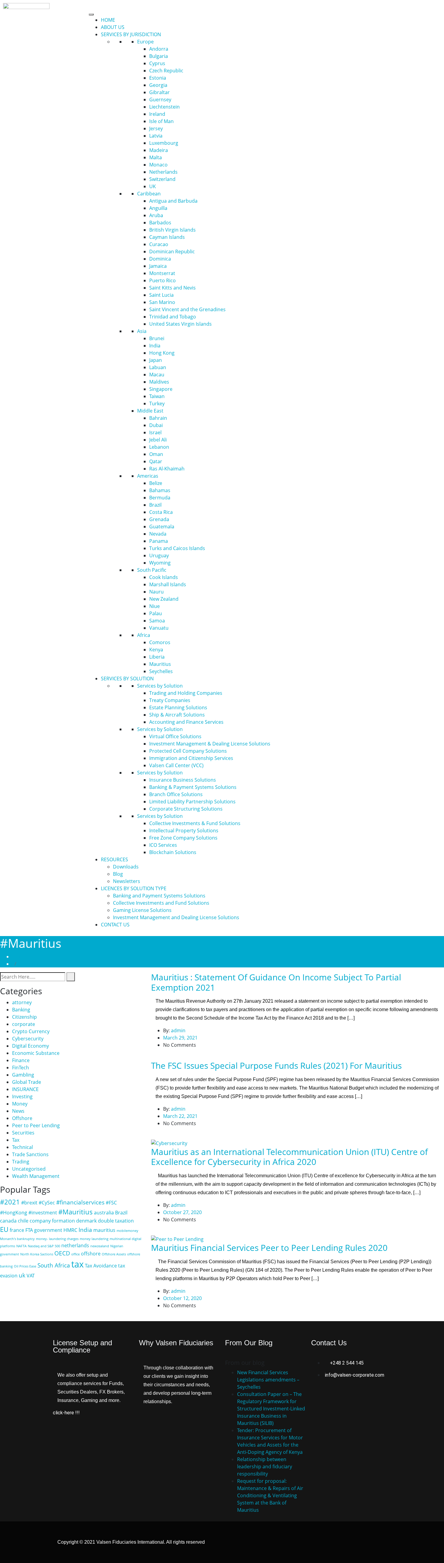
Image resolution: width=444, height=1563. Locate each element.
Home (20, 956)
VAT (31, 1275)
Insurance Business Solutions (182, 780)
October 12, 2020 (182, 1298)
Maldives (159, 381)
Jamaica (158, 266)
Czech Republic (166, 70)
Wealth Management (36, 1176)
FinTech (20, 1067)
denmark (86, 1220)
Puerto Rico (162, 280)
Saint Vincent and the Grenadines (187, 309)
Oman (156, 454)
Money (19, 1103)
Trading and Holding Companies (185, 693)
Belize (155, 483)
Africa (143, 635)
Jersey (156, 128)
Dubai (156, 425)
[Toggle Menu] (91, 14)
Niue (154, 606)
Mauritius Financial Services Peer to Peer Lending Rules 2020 (269, 1247)
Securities (23, 1132)
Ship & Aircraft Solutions (177, 714)
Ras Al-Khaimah (167, 468)
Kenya (156, 649)
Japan (155, 360)
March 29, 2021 (180, 1037)
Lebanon (159, 447)
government (48, 1230)
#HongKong (13, 1212)
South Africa (53, 1265)
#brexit (29, 1202)
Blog (118, 874)
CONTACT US (115, 924)
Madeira (158, 150)
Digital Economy (30, 1046)
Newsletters (126, 881)
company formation (52, 1220)
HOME (108, 20)
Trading (20, 1161)
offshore (91, 1253)
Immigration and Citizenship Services (191, 758)
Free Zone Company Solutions (183, 837)
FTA (29, 1230)
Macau (156, 374)
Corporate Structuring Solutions (186, 808)
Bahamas (159, 490)
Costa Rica (161, 512)
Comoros (159, 642)
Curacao (158, 244)
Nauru (156, 591)
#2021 (10, 1201)
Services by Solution (160, 685)
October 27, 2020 (182, 1212)
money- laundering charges (57, 1239)
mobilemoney (127, 1231)
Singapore (160, 389)
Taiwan (157, 396)
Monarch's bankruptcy (17, 1239)
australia (104, 1212)
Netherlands (163, 172)
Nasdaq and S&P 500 (44, 1246)
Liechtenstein (164, 106)
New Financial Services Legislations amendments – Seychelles (268, 1379)
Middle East (150, 410)
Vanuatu (159, 628)
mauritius (104, 1230)
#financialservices (80, 1202)
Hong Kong (162, 353)
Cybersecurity (27, 1038)
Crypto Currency (31, 1031)
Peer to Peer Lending (36, 1125)
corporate (23, 1024)
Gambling (23, 1074)
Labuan (157, 367)
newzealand (99, 1246)
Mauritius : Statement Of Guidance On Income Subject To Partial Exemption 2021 (276, 982)
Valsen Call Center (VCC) (176, 765)
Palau (155, 613)
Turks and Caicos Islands (177, 548)
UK (152, 186)
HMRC (70, 1230)
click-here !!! (66, 1413)
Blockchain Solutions (172, 852)
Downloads (126, 866)
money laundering (94, 1239)
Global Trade (26, 1082)
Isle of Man (161, 121)
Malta (155, 157)
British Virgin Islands (172, 229)
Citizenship (24, 1017)
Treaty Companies (169, 700)
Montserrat (162, 273)
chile (23, 1220)
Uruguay (159, 555)
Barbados (160, 222)
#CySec (47, 1202)
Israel (155, 432)
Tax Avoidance (101, 1265)
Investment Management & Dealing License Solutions (209, 743)
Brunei (156, 338)
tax (77, 1264)
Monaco (158, 164)
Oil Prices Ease (25, 1266)
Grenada (159, 519)
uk (22, 1275)
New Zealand (164, 599)
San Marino (162, 302)
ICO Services (163, 845)
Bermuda (159, 497)
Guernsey (160, 99)
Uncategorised (29, 1169)
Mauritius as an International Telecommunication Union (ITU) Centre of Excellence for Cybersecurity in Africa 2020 (289, 1157)
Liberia (157, 656)
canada (8, 1220)
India (154, 345)
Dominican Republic (172, 251)
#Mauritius (31, 963)
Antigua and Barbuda (173, 201)
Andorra (158, 49)
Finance (21, 1060)
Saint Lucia (161, 295)
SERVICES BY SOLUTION (127, 678)
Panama (158, 541)
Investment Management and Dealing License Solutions (176, 917)
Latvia (155, 135)
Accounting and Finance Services (186, 722)
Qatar (155, 461)
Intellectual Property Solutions (183, 830)
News (18, 1111)
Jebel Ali (158, 439)
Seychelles (161, 671)
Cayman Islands (167, 237)
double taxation (116, 1220)
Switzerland (162, 179)
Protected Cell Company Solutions (188, 751)
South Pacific (151, 570)
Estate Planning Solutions (178, 707)
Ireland (157, 114)
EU (4, 1229)
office (75, 1254)
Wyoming (160, 562)
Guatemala (161, 526)
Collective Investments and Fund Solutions (161, 903)
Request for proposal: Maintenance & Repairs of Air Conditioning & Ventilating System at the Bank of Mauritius (270, 1495)
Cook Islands (163, 577)
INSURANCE (25, 1089)
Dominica (160, 258)
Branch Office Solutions (176, 794)
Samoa (157, 620)
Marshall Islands (167, 584)
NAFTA (21, 1246)
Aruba (156, 215)
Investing (22, 1096)
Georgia (158, 85)
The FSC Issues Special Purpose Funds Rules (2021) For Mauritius (276, 1065)
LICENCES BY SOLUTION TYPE (133, 888)
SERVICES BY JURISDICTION (131, 34)
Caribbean (149, 193)
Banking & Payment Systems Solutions (192, 787)
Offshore (22, 1118)
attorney (22, 1002)
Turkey (157, 403)
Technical (22, 1147)
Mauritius (160, 664)
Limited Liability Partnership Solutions (192, 801)
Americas (147, 476)
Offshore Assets (114, 1254)
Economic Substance (36, 1053)
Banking (21, 1009)
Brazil (155, 504)
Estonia (157, 77)
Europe (145, 41)
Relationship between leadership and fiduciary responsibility (264, 1466)
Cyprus (157, 63)
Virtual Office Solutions (175, 736)
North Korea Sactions (36, 1254)
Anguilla (158, 208)
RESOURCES (114, 859)
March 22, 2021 (180, 1116)
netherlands (75, 1245)
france (17, 1230)
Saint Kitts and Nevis (172, 287)
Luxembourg (163, 143)
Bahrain (158, 418)
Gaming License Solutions (142, 910)
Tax (15, 1140)
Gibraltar (159, 92)
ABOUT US (112, 27)
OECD (62, 1253)
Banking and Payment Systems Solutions (159, 895)
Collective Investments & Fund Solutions (194, 823)
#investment (42, 1212)
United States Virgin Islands (180, 324)
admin (178, 1030)
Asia (141, 331)
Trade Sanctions (30, 1154)
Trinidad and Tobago (172, 316)
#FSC (111, 1202)
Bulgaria (158, 56)
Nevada (157, 533)
